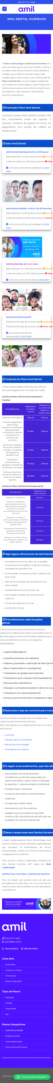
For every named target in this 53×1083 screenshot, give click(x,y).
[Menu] (4, 9)
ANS (45, 562)
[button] (32, 1077)
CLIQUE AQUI (42, 280)
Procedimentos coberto (17, 749)
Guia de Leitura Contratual (18, 740)
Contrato (9, 735)
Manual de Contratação (17, 744)
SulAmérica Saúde (14, 1030)
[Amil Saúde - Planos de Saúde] (26, 9)
